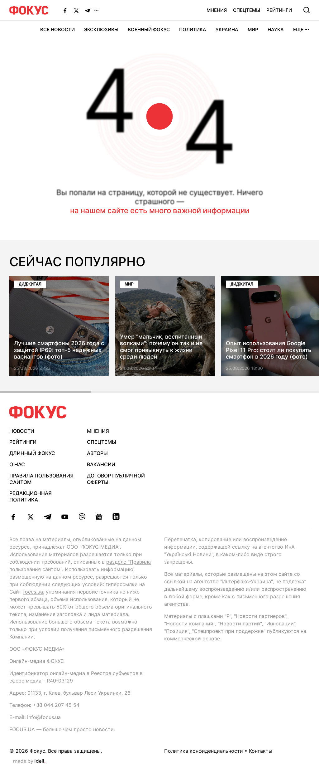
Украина (227, 29)
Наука (276, 29)
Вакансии (101, 464)
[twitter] (30, 516)
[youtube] (65, 516)
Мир (253, 29)
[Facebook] (65, 10)
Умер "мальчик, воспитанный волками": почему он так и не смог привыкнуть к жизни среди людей (161, 346)
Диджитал (30, 284)
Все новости (57, 29)
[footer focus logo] (38, 412)
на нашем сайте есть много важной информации (159, 210)
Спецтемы (246, 10)
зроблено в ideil (29, 761)
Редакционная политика (30, 496)
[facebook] (13, 516)
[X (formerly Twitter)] (76, 10)
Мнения (217, 10)
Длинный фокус (32, 453)
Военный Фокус (149, 29)
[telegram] (47, 516)
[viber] (82, 516)
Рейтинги (279, 10)
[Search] (306, 10)
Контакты (260, 751)
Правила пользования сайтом (41, 478)
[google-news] (99, 516)
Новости (21, 431)
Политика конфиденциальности (203, 751)
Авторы (97, 453)
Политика (192, 29)
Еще (298, 29)
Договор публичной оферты (116, 478)
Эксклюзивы (101, 29)
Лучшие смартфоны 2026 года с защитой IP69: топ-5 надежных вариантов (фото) (59, 350)
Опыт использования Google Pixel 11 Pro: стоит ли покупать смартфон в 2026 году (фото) (268, 350)
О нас (17, 464)
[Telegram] (87, 10)
